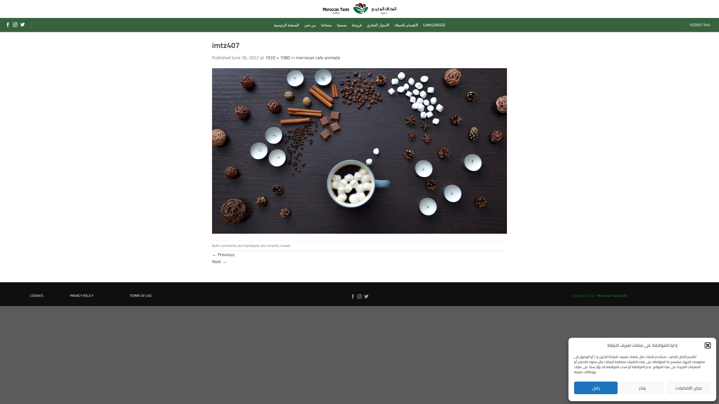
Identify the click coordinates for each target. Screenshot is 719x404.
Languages (434, 25)
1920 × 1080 (277, 57)
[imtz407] (359, 150)
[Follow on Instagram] (15, 24)
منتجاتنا (326, 25)
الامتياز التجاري (378, 25)
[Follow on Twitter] (22, 24)
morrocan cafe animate (318, 57)
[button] (708, 345)
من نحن (310, 25)
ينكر (642, 388)
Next (219, 261)
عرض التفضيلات (688, 388)
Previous (223, 254)
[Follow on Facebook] (8, 24)
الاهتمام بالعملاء (406, 25)
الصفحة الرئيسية (286, 25)
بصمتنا (342, 25)
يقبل (596, 388)
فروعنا (357, 25)
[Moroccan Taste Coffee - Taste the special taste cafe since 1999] (359, 9)
